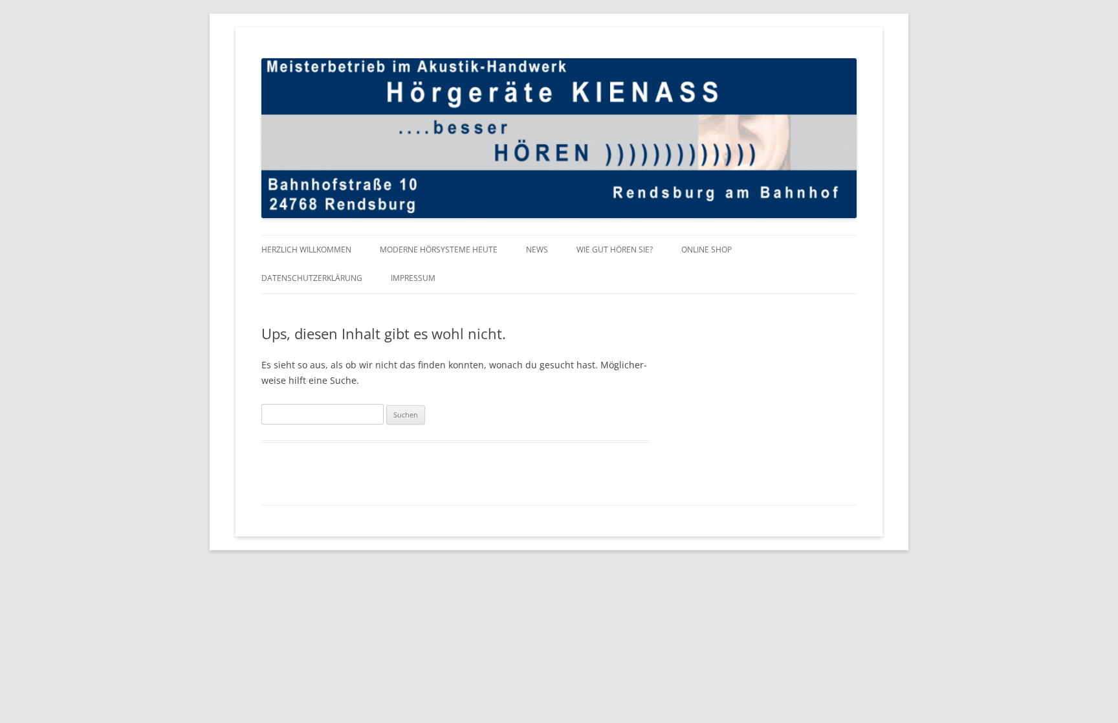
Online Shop (706, 249)
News (537, 249)
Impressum (413, 278)
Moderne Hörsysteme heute (439, 249)
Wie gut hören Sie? (614, 249)
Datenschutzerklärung (311, 278)
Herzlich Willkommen (306, 249)
